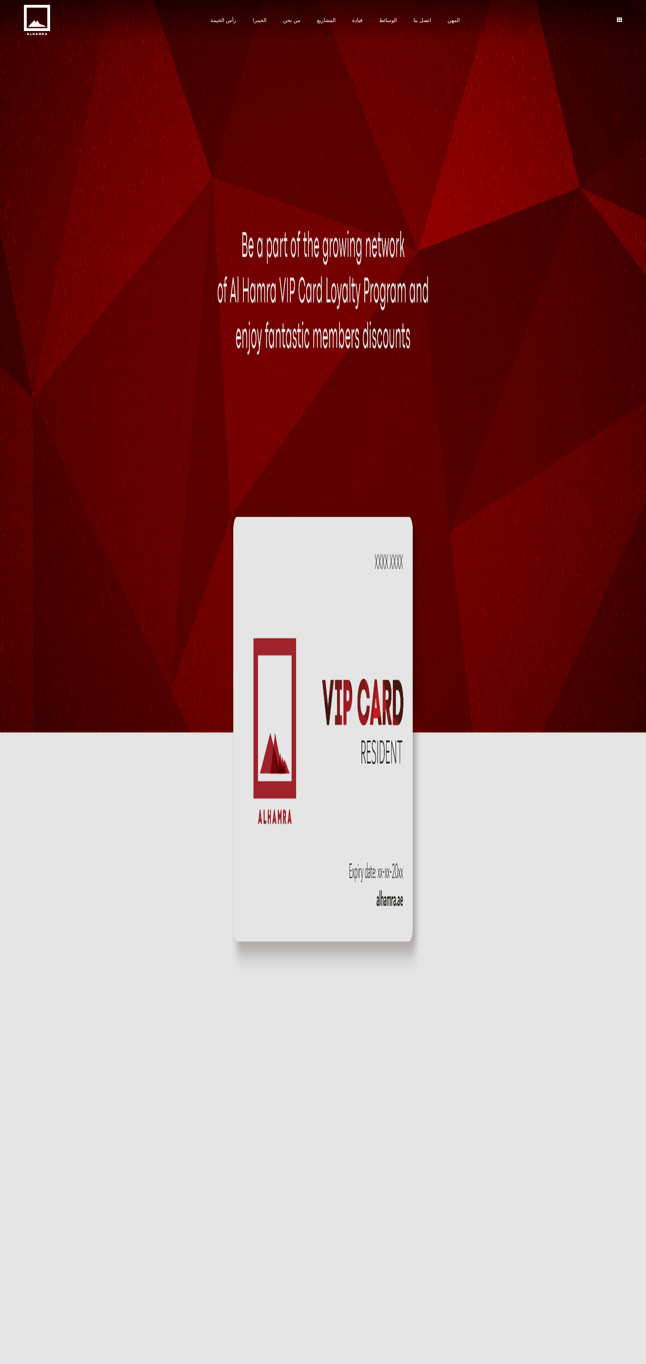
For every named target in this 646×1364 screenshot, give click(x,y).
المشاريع (326, 20)
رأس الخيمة (223, 20)
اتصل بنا (422, 20)
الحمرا (260, 20)
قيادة (357, 20)
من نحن (292, 20)
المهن (453, 20)
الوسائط (388, 20)
